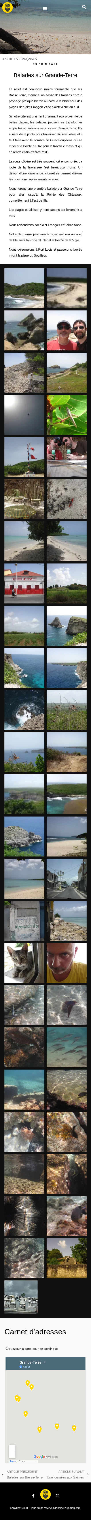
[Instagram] (57, 1495)
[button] (45, 8)
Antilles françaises (21, 59)
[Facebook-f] (33, 1495)
